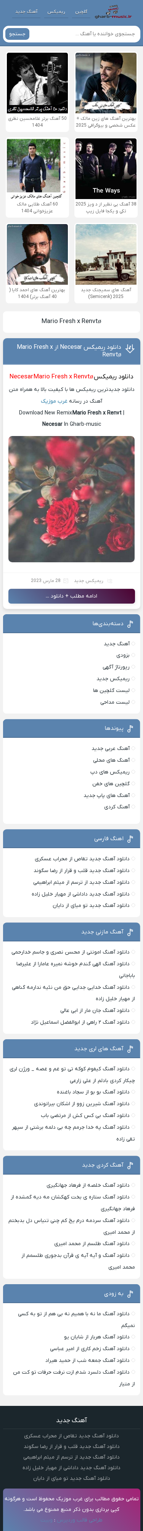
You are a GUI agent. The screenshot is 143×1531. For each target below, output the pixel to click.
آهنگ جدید (26, 12)
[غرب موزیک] (113, 12)
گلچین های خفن (111, 783)
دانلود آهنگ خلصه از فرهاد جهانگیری (88, 1185)
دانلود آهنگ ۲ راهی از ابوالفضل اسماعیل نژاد (80, 1022)
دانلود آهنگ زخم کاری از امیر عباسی (90, 1348)
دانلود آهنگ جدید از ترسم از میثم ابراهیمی (81, 882)
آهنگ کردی (117, 807)
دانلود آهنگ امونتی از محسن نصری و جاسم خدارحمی (70, 952)
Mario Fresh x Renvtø (71, 321)
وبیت (46, 1520)
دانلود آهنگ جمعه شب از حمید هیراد (87, 1360)
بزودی (123, 655)
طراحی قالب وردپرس (80, 1520)
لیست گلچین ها (111, 690)
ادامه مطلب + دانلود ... (71, 596)
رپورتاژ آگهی (116, 667)
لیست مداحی (115, 702)
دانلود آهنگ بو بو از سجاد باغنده (93, 1092)
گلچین (81, 12)
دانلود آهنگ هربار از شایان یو (97, 1337)
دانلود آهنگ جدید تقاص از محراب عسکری (82, 859)
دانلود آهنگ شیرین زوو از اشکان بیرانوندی (82, 1103)
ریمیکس (56, 12)
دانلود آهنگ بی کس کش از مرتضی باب (85, 1115)
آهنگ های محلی (111, 760)
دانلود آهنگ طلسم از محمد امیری (92, 1243)
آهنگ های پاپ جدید (107, 795)
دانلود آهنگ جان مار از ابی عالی (95, 1010)
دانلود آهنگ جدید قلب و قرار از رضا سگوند (82, 870)
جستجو (17, 34)
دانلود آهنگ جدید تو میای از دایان (91, 905)
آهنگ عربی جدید (111, 748)
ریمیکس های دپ (110, 772)
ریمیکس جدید (88, 581)
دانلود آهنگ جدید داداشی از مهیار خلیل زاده (81, 894)
